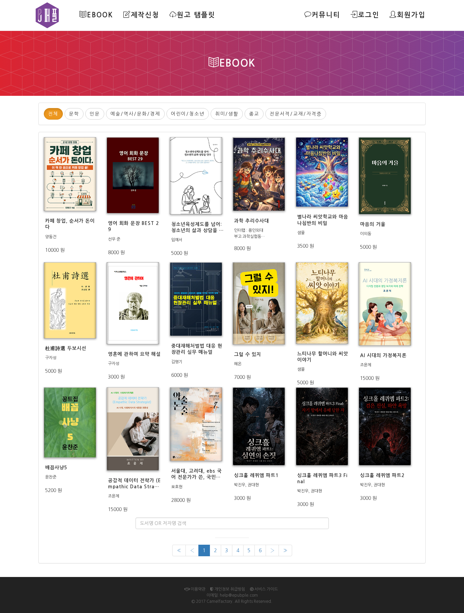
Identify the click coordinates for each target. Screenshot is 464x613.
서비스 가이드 (265, 589)
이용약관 (198, 589)
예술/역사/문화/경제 (135, 113)
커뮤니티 (326, 15)
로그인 (368, 15)
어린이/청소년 (187, 113)
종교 (254, 113)
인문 (95, 113)
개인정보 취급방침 (229, 589)
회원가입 (411, 15)
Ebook (100, 15)
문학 (74, 113)
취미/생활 (226, 113)
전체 (53, 113)
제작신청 (145, 15)
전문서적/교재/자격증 (296, 113)
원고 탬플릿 (196, 15)
